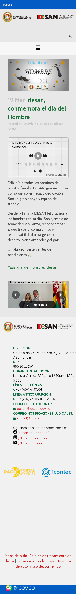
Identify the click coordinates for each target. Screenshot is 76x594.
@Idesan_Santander (33, 438)
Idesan (58, 124)
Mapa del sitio (16, 556)
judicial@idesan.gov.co (33, 418)
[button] (38, 48)
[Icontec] (56, 488)
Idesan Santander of (33, 433)
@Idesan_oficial (29, 443)
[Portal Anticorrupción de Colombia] (19, 480)
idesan (51, 267)
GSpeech (62, 175)
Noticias (43, 124)
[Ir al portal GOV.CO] (38, 588)
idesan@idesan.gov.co (33, 408)
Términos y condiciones (35, 561)
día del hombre (30, 267)
